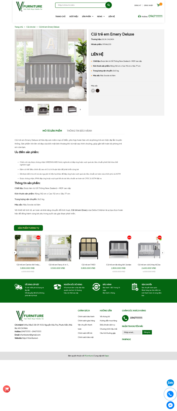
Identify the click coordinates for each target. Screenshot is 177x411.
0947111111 (155, 16)
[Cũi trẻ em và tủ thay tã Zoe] (149, 248)
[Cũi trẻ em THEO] (88, 248)
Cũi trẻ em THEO (88, 265)
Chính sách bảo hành (86, 316)
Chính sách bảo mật (86, 337)
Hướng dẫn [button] (106, 310)
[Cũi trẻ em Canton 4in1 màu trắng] (28, 248)
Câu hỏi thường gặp (108, 333)
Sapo (107, 356)
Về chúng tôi (105, 316)
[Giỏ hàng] (158, 5)
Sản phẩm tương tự (28, 228)
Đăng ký (147, 332)
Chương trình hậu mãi (108, 329)
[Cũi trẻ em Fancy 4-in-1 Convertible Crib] (58, 248)
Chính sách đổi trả (85, 333)
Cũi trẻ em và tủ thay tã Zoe (149, 265)
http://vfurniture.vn (30, 338)
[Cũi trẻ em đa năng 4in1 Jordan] (119, 248)
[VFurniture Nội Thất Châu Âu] (29, 5)
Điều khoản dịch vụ (107, 325)
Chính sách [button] (84, 310)
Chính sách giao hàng (86, 321)
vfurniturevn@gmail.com (30, 335)
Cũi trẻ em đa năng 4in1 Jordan (118, 265)
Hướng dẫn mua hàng (108, 321)
